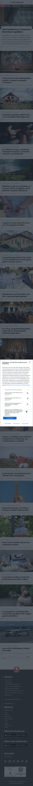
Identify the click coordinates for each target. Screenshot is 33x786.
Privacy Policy (25, 423)
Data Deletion (8, 423)
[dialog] (16, 393)
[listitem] (16, 390)
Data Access (16, 423)
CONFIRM (10, 418)
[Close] (30, 362)
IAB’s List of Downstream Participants (18, 385)
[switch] (27, 393)
